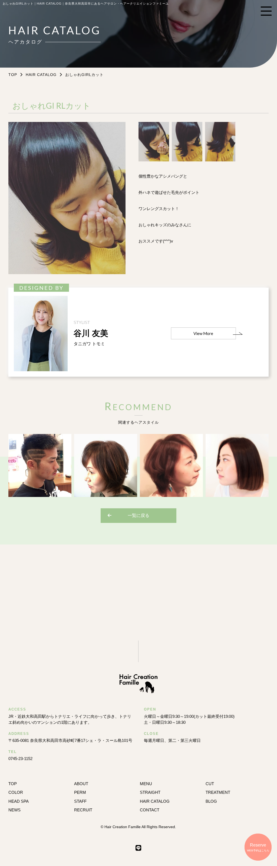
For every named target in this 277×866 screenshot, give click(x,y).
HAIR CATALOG (41, 74)
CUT (210, 783)
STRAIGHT (150, 792)
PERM (80, 792)
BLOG (211, 801)
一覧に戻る (138, 515)
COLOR (15, 792)
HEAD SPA (18, 801)
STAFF (80, 801)
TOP (12, 783)
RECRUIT (83, 810)
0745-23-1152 (20, 758)
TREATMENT (218, 792)
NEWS (14, 810)
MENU (146, 783)
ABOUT (81, 783)
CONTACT (149, 810)
